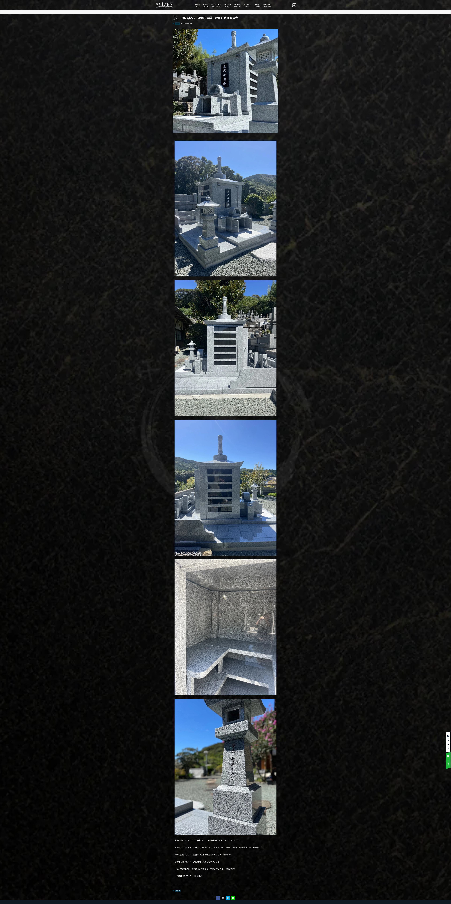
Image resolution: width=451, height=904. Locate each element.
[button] (218, 898)
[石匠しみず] (164, 5)
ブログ (177, 23)
